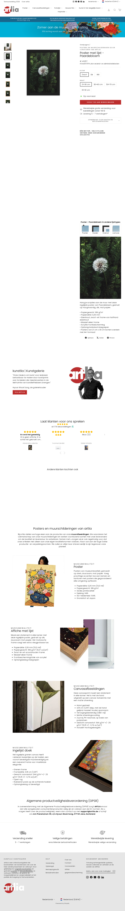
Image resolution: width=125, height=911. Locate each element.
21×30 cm (86, 84)
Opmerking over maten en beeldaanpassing (100, 120)
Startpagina (84, 45)
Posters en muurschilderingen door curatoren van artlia (97, 49)
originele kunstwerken (23, 869)
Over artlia (26, 2)
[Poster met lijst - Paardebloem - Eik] (84, 212)
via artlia (20, 392)
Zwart (84, 74)
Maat (82, 80)
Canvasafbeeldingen (41, 8)
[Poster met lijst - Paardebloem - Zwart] (81, 212)
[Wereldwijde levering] (102, 832)
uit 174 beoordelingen (61, 426)
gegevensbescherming (74, 873)
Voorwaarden (70, 866)
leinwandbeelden (26, 871)
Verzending (50, 863)
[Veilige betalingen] (62, 832)
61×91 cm (86, 90)
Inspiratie (62, 12)
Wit (98, 74)
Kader (95, 233)
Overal (106, 233)
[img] (62, 424)
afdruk (67, 869)
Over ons (68, 860)
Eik (92, 74)
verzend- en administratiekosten (106, 64)
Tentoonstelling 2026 (12, 2)
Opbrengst (50, 866)
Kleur (82, 71)
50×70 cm (110, 84)
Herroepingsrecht (52, 869)
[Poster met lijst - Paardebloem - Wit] (81, 215)
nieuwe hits (70, 8)
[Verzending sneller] (23, 832)
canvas (115, 233)
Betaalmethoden (52, 873)
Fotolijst (57, 8)
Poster (25, 8)
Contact (68, 863)
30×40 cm (98, 84)
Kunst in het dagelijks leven (90, 8)
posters (14, 871)
